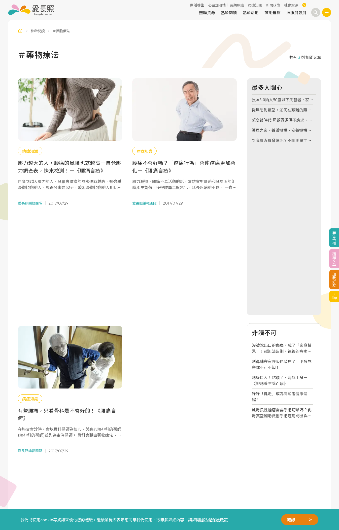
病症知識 (255, 5)
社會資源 (291, 5)
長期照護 (237, 5)
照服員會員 (296, 12)
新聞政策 (273, 5)
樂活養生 (197, 5)
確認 (291, 520)
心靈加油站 (217, 5)
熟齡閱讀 (229, 12)
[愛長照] (31, 10)
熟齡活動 (251, 12)
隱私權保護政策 (214, 520)
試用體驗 (272, 12)
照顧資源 (207, 12)
